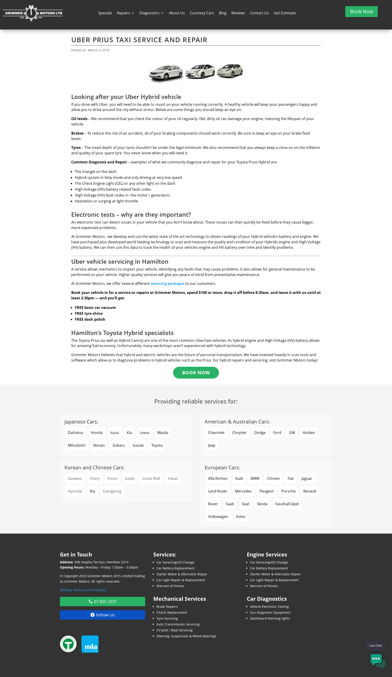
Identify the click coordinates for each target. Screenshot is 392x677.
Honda (97, 432)
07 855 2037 (105, 601)
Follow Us (105, 615)
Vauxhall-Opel (287, 503)
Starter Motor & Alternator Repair (182, 574)
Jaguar (306, 478)
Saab (230, 503)
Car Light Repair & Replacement (181, 580)
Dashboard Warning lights (270, 618)
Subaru (119, 445)
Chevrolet (216, 432)
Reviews (238, 13)
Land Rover (217, 491)
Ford (277, 432)
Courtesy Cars (202, 13)
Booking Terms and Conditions (83, 590)
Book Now (361, 11)
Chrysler (239, 432)
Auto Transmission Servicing (178, 624)
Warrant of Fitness (170, 586)
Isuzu (114, 432)
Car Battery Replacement (175, 568)
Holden (309, 432)
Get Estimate (285, 13)
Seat (245, 503)
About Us (177, 13)
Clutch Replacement (172, 612)
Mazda (162, 432)
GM (292, 432)
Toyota (157, 445)
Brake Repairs (167, 606)
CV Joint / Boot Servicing (175, 630)
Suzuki (138, 445)
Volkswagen (218, 516)
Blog (222, 13)
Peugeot (267, 491)
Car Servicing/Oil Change (175, 562)
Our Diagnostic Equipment (270, 612)
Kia (129, 432)
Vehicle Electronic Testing (269, 606)
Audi (239, 478)
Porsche (289, 491)
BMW (255, 478)
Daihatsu (75, 432)
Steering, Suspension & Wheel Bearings (186, 636)
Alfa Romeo (218, 478)
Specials (105, 13)
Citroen (273, 478)
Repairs (123, 13)
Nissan (99, 445)
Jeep (211, 445)
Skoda (262, 503)
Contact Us (259, 13)
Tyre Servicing (167, 618)
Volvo (240, 516)
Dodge (260, 432)
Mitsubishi (77, 445)
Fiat (291, 478)
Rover (213, 503)
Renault (309, 491)
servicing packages (167, 283)
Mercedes (243, 491)
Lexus (144, 432)
